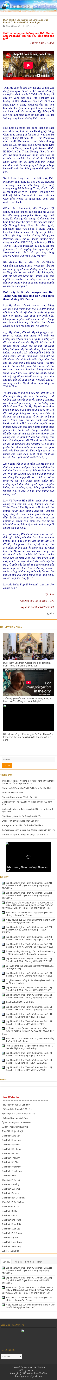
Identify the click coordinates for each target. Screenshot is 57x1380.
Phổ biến (18, 1262)
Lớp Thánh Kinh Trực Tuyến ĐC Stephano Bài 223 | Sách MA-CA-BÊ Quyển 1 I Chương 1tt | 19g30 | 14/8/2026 (27, 895)
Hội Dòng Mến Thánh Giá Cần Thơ (17, 1109)
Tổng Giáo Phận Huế (11, 1180)
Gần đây (6, 1262)
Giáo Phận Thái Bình (11, 1158)
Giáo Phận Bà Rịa (9, 1211)
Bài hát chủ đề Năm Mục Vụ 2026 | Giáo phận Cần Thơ (26, 788)
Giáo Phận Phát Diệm (11, 1167)
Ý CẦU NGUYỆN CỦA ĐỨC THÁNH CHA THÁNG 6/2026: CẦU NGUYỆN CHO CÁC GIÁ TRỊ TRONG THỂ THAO (28, 1031)
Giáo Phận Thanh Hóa (12, 1171)
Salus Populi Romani (35, 148)
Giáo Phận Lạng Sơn (11, 1136)
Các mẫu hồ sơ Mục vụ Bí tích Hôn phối (19, 797)
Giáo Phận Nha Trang (11, 1220)
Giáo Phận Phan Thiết (11, 1224)
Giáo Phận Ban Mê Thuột (13, 1198)
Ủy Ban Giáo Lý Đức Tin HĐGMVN (16, 1122)
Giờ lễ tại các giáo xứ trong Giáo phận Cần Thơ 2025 (25, 834)
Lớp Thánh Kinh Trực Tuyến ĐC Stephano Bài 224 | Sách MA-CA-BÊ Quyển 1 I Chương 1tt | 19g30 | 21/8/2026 (27, 885)
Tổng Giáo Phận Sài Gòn (13, 1202)
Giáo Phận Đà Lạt (9, 1215)
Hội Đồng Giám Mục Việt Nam (15, 1118)
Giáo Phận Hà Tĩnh (10, 1153)
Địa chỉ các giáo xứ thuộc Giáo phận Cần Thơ (22, 816)
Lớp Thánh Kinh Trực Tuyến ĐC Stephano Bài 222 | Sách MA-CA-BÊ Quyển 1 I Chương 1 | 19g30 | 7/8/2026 (27, 930)
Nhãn (39, 1262)
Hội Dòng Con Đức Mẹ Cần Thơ (16, 1105)
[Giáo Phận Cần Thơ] (28, 6)
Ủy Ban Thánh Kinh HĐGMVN (15, 1127)
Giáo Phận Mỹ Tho (10, 1237)
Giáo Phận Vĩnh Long (11, 1246)
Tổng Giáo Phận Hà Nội (12, 1131)
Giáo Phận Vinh (9, 1175)
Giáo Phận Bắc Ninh (11, 1144)
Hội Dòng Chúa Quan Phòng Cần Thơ (18, 1113)
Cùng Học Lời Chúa (10, 1251)
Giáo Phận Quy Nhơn (11, 1189)
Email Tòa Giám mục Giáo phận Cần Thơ (20, 821)
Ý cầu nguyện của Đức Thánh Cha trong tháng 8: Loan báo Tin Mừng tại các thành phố (27, 700)
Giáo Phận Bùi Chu (10, 1162)
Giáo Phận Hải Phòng (11, 1149)
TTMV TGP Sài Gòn (10, 1206)
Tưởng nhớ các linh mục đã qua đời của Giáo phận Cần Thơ (28, 830)
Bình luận (29, 1262)
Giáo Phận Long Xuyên (12, 1242)
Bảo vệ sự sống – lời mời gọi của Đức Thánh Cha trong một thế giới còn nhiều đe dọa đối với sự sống (28, 737)
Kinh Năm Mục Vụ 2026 (12, 792)
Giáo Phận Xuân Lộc (11, 1229)
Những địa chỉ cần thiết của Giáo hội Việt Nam (22, 825)
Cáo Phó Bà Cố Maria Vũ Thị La (20, 1002)
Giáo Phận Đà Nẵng (10, 1184)
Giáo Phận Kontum (10, 1193)
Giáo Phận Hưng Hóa (11, 1140)
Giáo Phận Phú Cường (12, 1233)
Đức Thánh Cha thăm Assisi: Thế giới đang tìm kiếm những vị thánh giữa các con (27, 664)
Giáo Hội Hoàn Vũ (13, 26)
